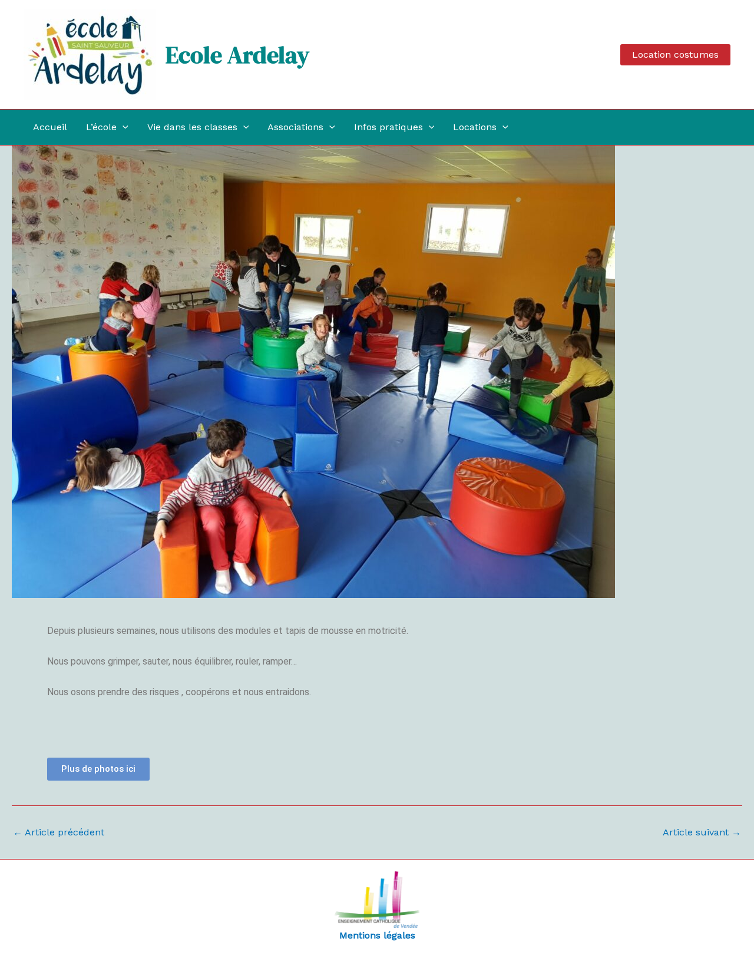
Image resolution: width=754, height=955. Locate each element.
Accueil (50, 127)
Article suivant (702, 832)
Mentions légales (377, 935)
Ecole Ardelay (237, 55)
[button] (675, 54)
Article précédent (58, 832)
